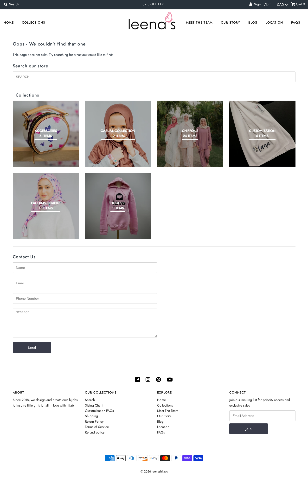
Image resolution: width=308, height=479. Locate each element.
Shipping (91, 416)
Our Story (230, 22)
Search (90, 399)
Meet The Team (199, 22)
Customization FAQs (99, 410)
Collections (33, 22)
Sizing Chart (94, 405)
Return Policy (94, 421)
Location (274, 22)
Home (9, 22)
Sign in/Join (261, 4)
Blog (252, 22)
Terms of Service (97, 426)
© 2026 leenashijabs (154, 471)
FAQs (295, 22)
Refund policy (94, 432)
